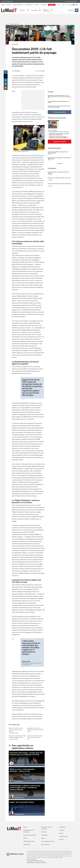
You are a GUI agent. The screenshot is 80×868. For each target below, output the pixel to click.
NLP (19, 310)
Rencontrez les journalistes (29, 835)
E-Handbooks (62, 827)
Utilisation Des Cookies (28, 841)
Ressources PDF (29, 4)
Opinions (61, 833)
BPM (34, 87)
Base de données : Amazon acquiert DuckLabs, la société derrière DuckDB (59, 106)
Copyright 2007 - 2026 (32, 860)
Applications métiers (14, 24)
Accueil (7, 24)
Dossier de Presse (45, 844)
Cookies (3, 4)
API (34, 628)
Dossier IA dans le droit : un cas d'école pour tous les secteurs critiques (16, 730)
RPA (15, 84)
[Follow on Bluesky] (74, 5)
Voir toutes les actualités (59, 112)
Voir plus (59, 163)
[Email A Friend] (6, 88)
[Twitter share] (6, 76)
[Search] (76, 10)
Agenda (43, 838)
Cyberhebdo (37, 4)
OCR (22, 80)
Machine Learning (28, 307)
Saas (23, 260)
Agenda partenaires (18, 4)
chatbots (33, 212)
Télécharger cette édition (59, 141)
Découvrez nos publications (70, 1)
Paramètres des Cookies (40, 862)
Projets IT (9, 4)
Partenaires (44, 832)
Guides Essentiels (63, 836)
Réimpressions (26, 844)
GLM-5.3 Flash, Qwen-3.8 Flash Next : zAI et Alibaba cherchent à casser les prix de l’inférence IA (59, 96)
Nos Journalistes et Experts (47, 841)
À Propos (25, 827)
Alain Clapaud (17, 70)
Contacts (25, 838)
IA (13, 75)
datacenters (37, 683)
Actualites (15, 44)
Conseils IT (61, 830)
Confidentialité (30, 862)
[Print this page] (6, 84)
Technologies (44, 835)
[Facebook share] (6, 72)
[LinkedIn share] (6, 80)
